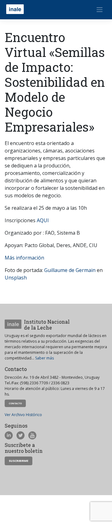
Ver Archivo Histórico (23, 414)
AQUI (43, 220)
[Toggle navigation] (99, 10)
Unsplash (16, 277)
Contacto (15, 403)
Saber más (44, 358)
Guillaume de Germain (70, 270)
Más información (24, 257)
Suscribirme (18, 461)
